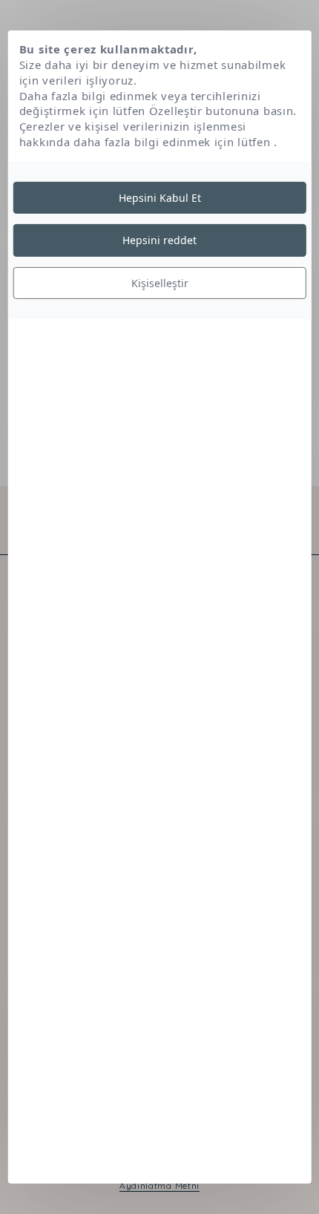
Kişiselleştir (159, 283)
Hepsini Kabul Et (160, 197)
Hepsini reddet (159, 240)
